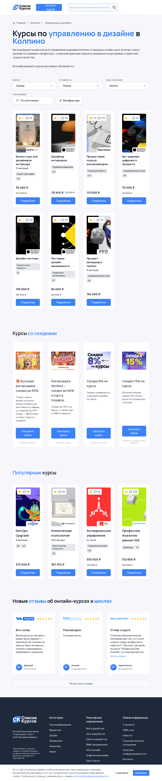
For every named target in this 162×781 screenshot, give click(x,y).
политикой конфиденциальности (90, 776)
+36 (89, 550)
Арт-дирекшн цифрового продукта (130, 160)
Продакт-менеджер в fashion (94, 262)
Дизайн (53, 735)
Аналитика (55, 746)
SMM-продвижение (97, 744)
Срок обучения (114, 80)
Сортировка (19, 94)
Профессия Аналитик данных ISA (131, 535)
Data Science (93, 760)
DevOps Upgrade (22, 533)
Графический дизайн (97, 755)
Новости (127, 735)
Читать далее (118, 656)
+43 (23, 546)
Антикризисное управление (99, 533)
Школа (16, 80)
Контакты (128, 759)
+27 (89, 175)
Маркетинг (55, 730)
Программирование (60, 724)
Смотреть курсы (28, 433)
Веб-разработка (95, 728)
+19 (124, 175)
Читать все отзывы (81, 683)
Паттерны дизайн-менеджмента (60, 262)
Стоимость (65, 80)
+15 (18, 178)
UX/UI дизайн (93, 750)
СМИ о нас (128, 730)
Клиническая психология (61, 533)
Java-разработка (95, 734)
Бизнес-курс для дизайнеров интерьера (27, 160)
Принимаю (141, 772)
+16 (53, 171)
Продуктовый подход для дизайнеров (97, 160)
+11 (18, 272)
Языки (52, 751)
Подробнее (28, 201)
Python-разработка (96, 739)
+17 (137, 547)
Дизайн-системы (27, 258)
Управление (55, 740)
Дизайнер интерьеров (59, 158)
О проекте (128, 724)
